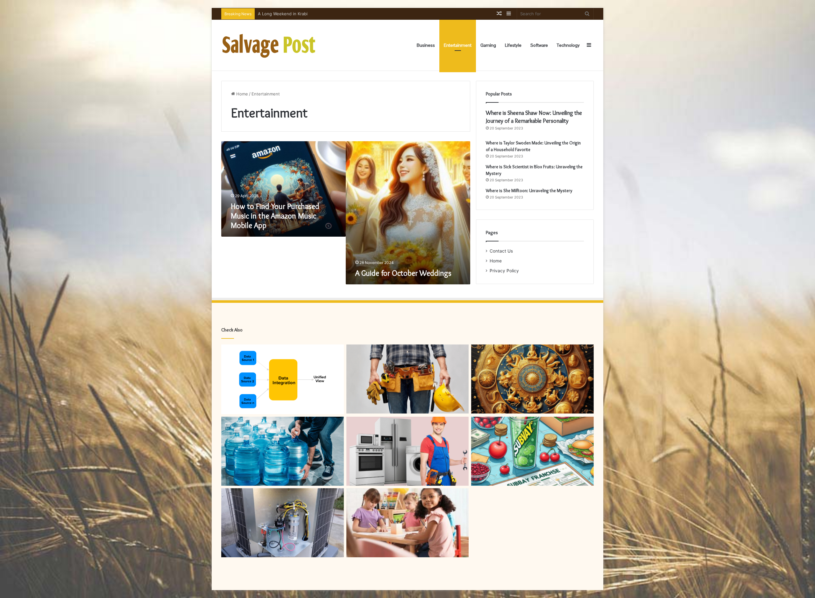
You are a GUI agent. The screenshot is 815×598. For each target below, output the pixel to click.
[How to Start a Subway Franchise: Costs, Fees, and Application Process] (532, 451)
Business (426, 45)
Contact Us (501, 251)
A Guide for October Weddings (403, 273)
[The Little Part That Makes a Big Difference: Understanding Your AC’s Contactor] (282, 522)
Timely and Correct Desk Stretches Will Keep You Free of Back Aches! (327, 13)
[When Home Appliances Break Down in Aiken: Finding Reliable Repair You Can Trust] (407, 451)
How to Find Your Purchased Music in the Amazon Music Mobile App (275, 216)
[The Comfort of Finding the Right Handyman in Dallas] (407, 379)
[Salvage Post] (269, 45)
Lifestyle (513, 45)
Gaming (488, 45)
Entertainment (457, 45)
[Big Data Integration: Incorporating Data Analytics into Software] (282, 379)
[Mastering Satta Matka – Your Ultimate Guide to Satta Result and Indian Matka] (532, 379)
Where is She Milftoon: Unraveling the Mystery (529, 190)
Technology (568, 45)
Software (539, 45)
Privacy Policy (504, 270)
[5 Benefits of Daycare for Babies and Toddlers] (407, 522)
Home (241, 93)
